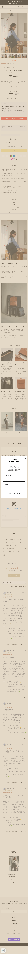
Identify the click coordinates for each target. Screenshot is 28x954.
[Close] (25, 458)
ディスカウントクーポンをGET (14, 493)
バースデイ (5, 484)
